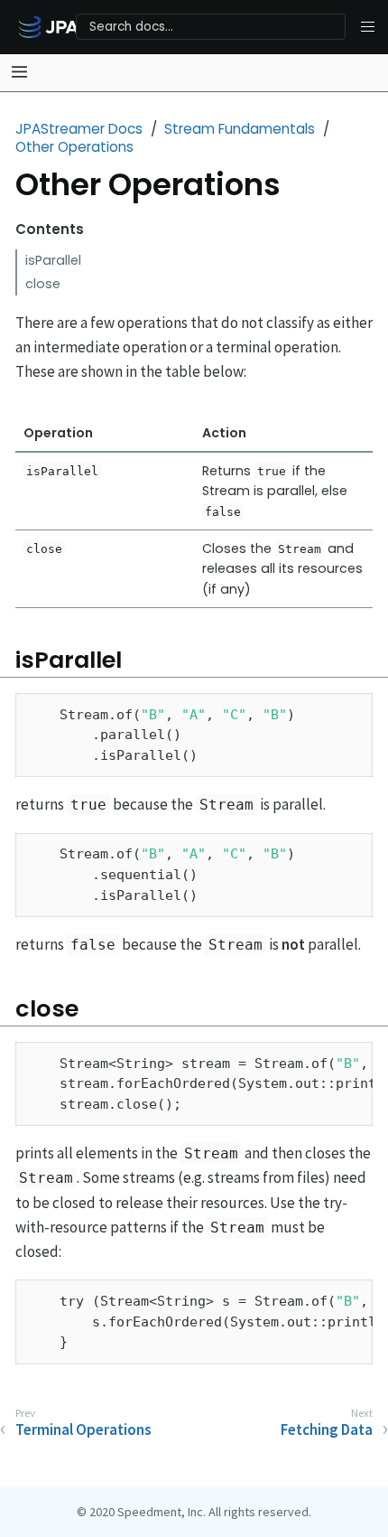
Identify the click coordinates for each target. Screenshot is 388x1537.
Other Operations (74, 146)
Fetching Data (327, 1429)
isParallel (53, 260)
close (42, 284)
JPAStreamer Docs (79, 128)
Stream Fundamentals (239, 128)
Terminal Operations (83, 1429)
